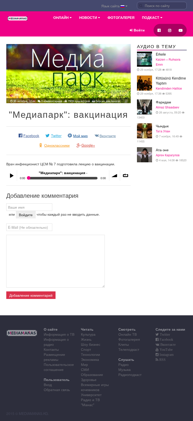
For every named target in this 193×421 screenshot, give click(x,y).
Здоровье (88, 379)
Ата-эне (171, 154)
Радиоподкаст (129, 374)
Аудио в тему (156, 46)
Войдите (26, 214)
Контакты (51, 349)
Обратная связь (57, 389)
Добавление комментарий (31, 295)
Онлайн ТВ (127, 334)
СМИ (85, 369)
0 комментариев (51, 101)
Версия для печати (107, 101)
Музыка (124, 369)
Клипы (123, 344)
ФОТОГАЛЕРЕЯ (121, 18)
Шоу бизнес (90, 344)
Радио (123, 364)
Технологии (90, 354)
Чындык (158, 133)
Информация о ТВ (59, 334)
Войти (139, 30)
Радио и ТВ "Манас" (90, 402)
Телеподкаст (128, 349)
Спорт (86, 349)
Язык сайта (111, 5)
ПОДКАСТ (151, 18)
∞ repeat (125, 175)
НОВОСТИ (88, 18)
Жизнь (86, 339)
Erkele (159, 61)
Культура (88, 334)
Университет (91, 394)
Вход (48, 384)
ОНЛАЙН (61, 18)
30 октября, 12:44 (24, 101)
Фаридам (159, 109)
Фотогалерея (129, 339)
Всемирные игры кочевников (95, 387)
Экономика (90, 359)
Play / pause (11, 175)
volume (114, 175)
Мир (84, 364)
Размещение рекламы (54, 357)
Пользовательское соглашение (59, 367)
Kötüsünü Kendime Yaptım (162, 85)
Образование (92, 374)
